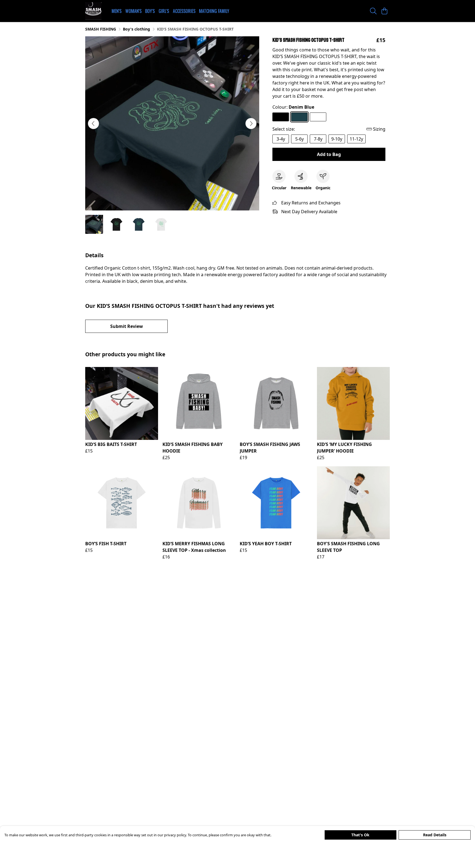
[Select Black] (280, 117)
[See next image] (250, 123)
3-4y (281, 139)
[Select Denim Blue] (299, 117)
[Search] (373, 11)
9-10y (336, 139)
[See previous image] (93, 123)
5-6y (299, 139)
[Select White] (318, 117)
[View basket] (384, 11)
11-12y (356, 139)
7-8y (318, 139)
